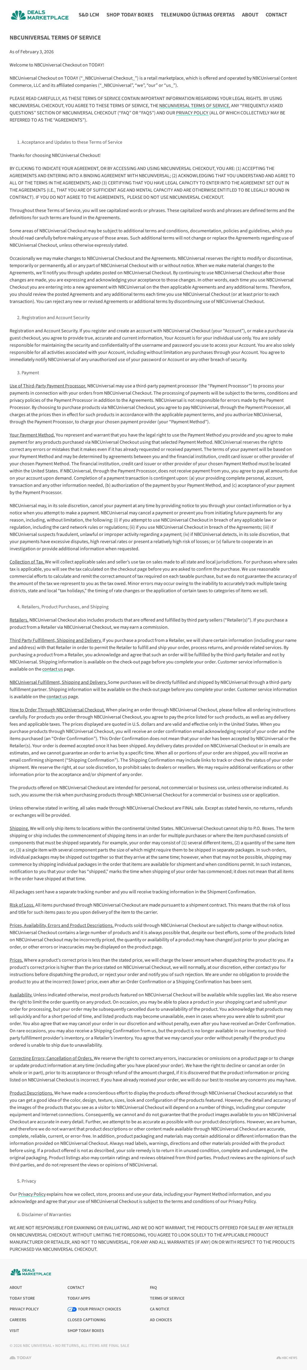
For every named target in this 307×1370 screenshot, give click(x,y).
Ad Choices (161, 1320)
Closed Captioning (86, 1320)
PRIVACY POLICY (192, 113)
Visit (16, 1331)
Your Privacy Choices (99, 1309)
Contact (276, 15)
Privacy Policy (32, 1194)
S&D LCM (89, 15)
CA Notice (159, 1309)
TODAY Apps (78, 1298)
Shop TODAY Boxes (130, 15)
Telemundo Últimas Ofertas (198, 15)
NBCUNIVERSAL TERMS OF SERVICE (194, 105)
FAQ (153, 1288)
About (250, 15)
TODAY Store (22, 1298)
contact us (52, 669)
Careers (18, 1320)
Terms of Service (167, 1298)
